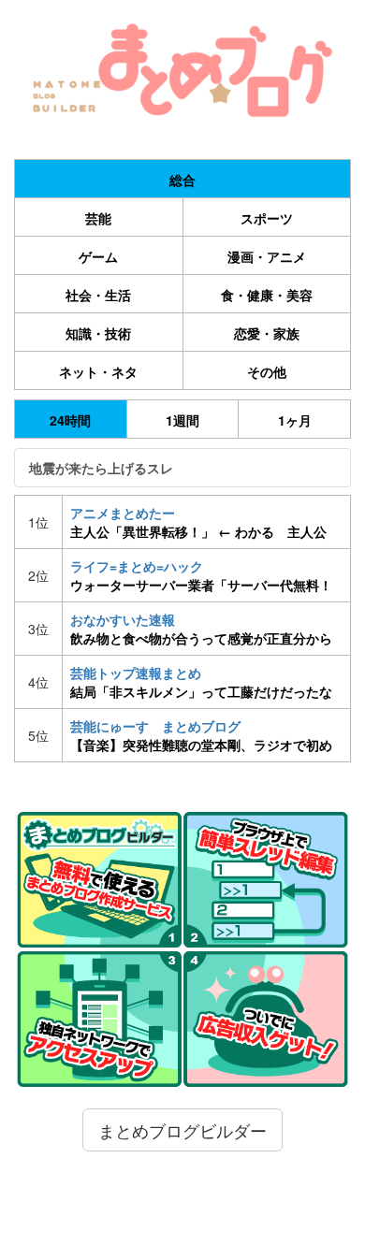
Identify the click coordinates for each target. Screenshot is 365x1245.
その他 (266, 371)
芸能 (98, 218)
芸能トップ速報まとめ (201, 682)
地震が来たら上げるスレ (101, 467)
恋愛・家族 (266, 333)
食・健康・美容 (267, 294)
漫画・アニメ (266, 256)
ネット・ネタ (98, 371)
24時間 (70, 420)
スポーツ (267, 218)
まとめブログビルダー (182, 1130)
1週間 (182, 420)
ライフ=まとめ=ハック (201, 575)
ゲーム (98, 256)
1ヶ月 (295, 420)
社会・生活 (98, 294)
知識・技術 (98, 333)
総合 (182, 179)
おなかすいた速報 (201, 628)
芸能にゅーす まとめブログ (201, 735)
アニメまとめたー (198, 522)
